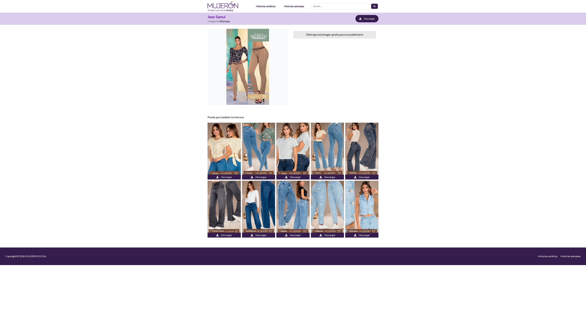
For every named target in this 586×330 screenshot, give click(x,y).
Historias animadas (294, 6)
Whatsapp (224, 21)
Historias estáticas (266, 6)
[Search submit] (374, 6)
